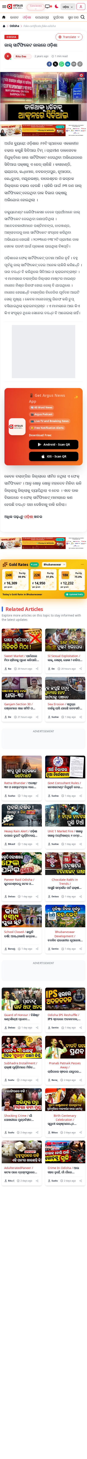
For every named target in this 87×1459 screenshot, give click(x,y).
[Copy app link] (80, 64)
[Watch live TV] (48, 6)
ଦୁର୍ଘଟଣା (58, 17)
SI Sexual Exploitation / (64, 656)
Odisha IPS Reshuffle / (63, 1051)
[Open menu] (3, 6)
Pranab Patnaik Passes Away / (65, 1101)
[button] (15, 579)
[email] (73, 64)
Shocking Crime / (16, 1151)
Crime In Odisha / (60, 1204)
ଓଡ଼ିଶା (29, 516)
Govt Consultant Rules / (64, 801)
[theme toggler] (56, 6)
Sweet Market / (14, 656)
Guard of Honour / (17, 1051)
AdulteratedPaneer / (18, 1204)
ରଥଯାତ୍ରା (42, 17)
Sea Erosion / (57, 704)
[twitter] (55, 64)
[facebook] (49, 64)
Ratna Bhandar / (15, 801)
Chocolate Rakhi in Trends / (65, 899)
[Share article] (37, 668)
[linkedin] (67, 64)
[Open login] (80, 6)
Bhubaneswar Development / (64, 952)
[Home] (4, 26)
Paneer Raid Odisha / (19, 897)
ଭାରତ (14, 17)
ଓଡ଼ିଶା (27, 17)
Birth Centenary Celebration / (65, 1153)
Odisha (14, 26)
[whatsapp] (61, 64)
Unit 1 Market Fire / (61, 849)
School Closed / (15, 950)
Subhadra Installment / (20, 1099)
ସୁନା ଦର (73, 17)
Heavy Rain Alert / (16, 849)
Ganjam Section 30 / (18, 704)
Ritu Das (21, 56)
